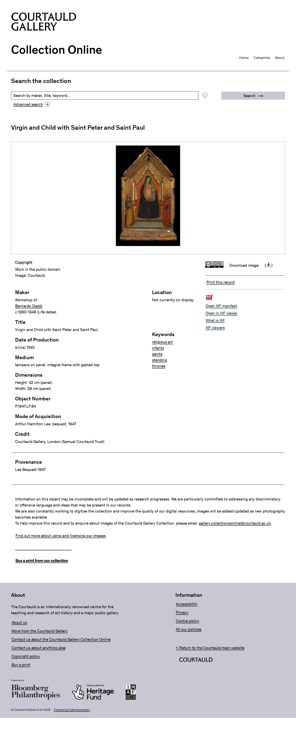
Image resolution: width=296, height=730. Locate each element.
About (280, 57)
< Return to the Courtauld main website (210, 647)
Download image (244, 265)
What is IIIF (215, 320)
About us (19, 622)
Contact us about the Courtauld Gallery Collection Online (61, 639)
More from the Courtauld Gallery (39, 630)
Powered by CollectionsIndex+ (72, 710)
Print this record (220, 282)
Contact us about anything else (38, 647)
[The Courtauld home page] (44, 22)
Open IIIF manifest (221, 305)
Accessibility (186, 604)
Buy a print (20, 664)
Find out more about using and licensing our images (61, 535)
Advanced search (31, 104)
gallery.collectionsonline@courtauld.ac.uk (235, 523)
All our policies (188, 629)
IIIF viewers (215, 327)
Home (244, 57)
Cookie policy (187, 620)
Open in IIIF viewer (221, 313)
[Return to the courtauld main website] (195, 660)
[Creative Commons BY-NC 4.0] (215, 265)
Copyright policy (25, 656)
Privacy (182, 612)
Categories (262, 57)
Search (250, 95)
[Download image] (269, 265)
